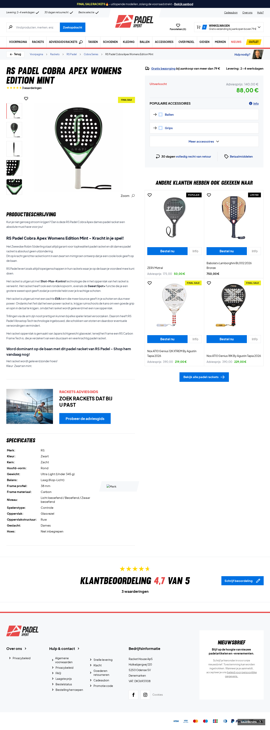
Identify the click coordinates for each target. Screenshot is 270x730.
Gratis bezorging (163, 68)
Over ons (247, 12)
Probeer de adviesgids (85, 418)
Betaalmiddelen (241, 156)
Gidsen (204, 41)
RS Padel (72, 54)
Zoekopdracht (72, 27)
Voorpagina (18, 41)
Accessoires (164, 41)
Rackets (38, 41)
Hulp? (260, 12)
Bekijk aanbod (183, 4)
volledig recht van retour (193, 156)
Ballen (145, 41)
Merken (220, 41)
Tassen (93, 41)
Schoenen (110, 41)
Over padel (186, 41)
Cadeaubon (231, 12)
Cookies (157, 694)
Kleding (129, 41)
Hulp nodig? (242, 54)
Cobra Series (91, 54)
